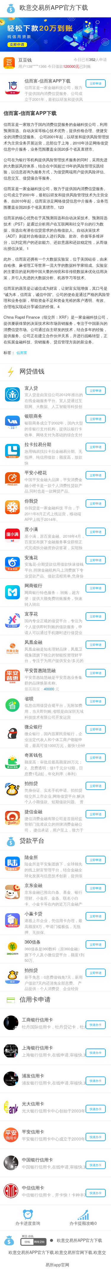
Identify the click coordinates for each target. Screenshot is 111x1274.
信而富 (22, 352)
